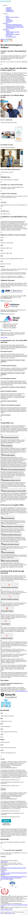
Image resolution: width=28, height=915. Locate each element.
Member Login (4, 870)
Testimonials (18, 872)
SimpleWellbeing (14, 868)
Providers (3, 876)
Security (8, 876)
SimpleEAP (8, 868)
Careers (23, 872)
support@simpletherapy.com (7, 909)
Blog (6, 876)
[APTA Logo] (6, 826)
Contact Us (10, 39)
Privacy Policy (7, 904)
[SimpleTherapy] (6, 1)
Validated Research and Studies (17, 876)
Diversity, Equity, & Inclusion (9, 872)
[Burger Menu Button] (1, 3)
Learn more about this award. (21, 691)
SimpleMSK (3, 868)
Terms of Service (8, 913)
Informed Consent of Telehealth (11, 877)
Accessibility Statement (8, 879)
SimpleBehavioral (22, 868)
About (2, 872)
